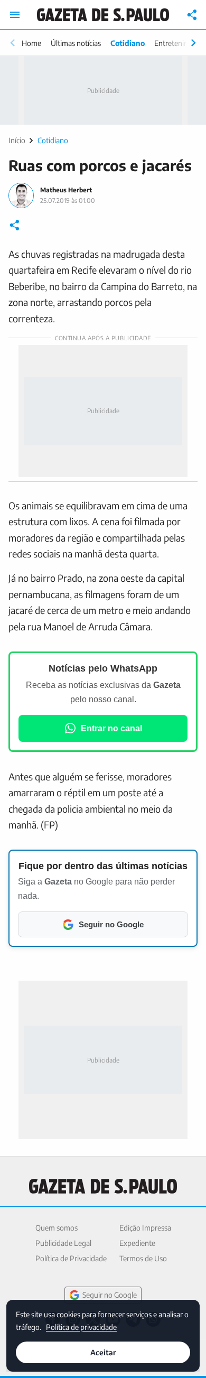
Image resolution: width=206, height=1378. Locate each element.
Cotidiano (127, 43)
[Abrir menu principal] (14, 14)
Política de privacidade (81, 1326)
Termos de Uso (143, 1258)
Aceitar (103, 1352)
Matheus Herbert (66, 190)
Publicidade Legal (63, 1243)
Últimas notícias (76, 43)
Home (31, 43)
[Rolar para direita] (193, 42)
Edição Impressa (145, 1227)
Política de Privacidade (71, 1258)
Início (16, 140)
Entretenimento (179, 43)
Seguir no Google (109, 1294)
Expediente (137, 1243)
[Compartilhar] (192, 15)
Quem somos (56, 1227)
